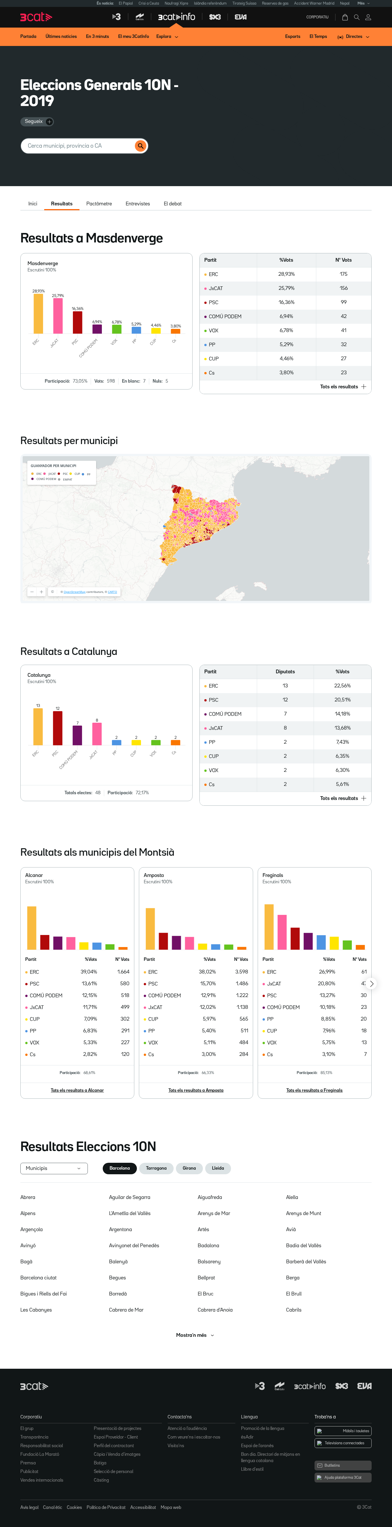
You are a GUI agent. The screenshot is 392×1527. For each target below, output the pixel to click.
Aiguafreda (210, 1197)
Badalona (208, 1245)
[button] (285, 386)
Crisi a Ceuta (149, 3)
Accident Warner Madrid (314, 3)
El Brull (294, 1294)
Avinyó (28, 1245)
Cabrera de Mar (126, 1310)
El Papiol (126, 3)
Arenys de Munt (303, 1213)
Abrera (27, 1197)
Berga (293, 1278)
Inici (32, 204)
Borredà (118, 1294)
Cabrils (294, 1310)
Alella (292, 1197)
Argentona (120, 1229)
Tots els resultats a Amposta (196, 1091)
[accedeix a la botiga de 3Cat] (345, 17)
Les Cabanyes (36, 1310)
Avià (291, 1229)
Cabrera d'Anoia (215, 1310)
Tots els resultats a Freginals (314, 1091)
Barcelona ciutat (38, 1278)
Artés (203, 1229)
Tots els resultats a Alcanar (77, 1091)
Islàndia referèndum (210, 3)
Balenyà (118, 1262)
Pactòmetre (99, 204)
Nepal (345, 3)
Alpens (28, 1213)
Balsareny (209, 1262)
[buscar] (140, 146)
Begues (117, 1278)
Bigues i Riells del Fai (43, 1294)
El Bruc (206, 1294)
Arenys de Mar (214, 1213)
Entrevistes (138, 204)
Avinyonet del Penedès (134, 1245)
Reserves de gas (275, 3)
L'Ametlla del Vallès (130, 1213)
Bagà (26, 1262)
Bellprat (206, 1278)
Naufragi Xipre (176, 3)
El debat (173, 204)
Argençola (31, 1229)
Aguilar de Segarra (129, 1197)
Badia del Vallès (303, 1245)
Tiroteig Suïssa (244, 3)
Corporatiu (317, 17)
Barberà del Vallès (306, 1262)
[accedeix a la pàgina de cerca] (356, 17)
